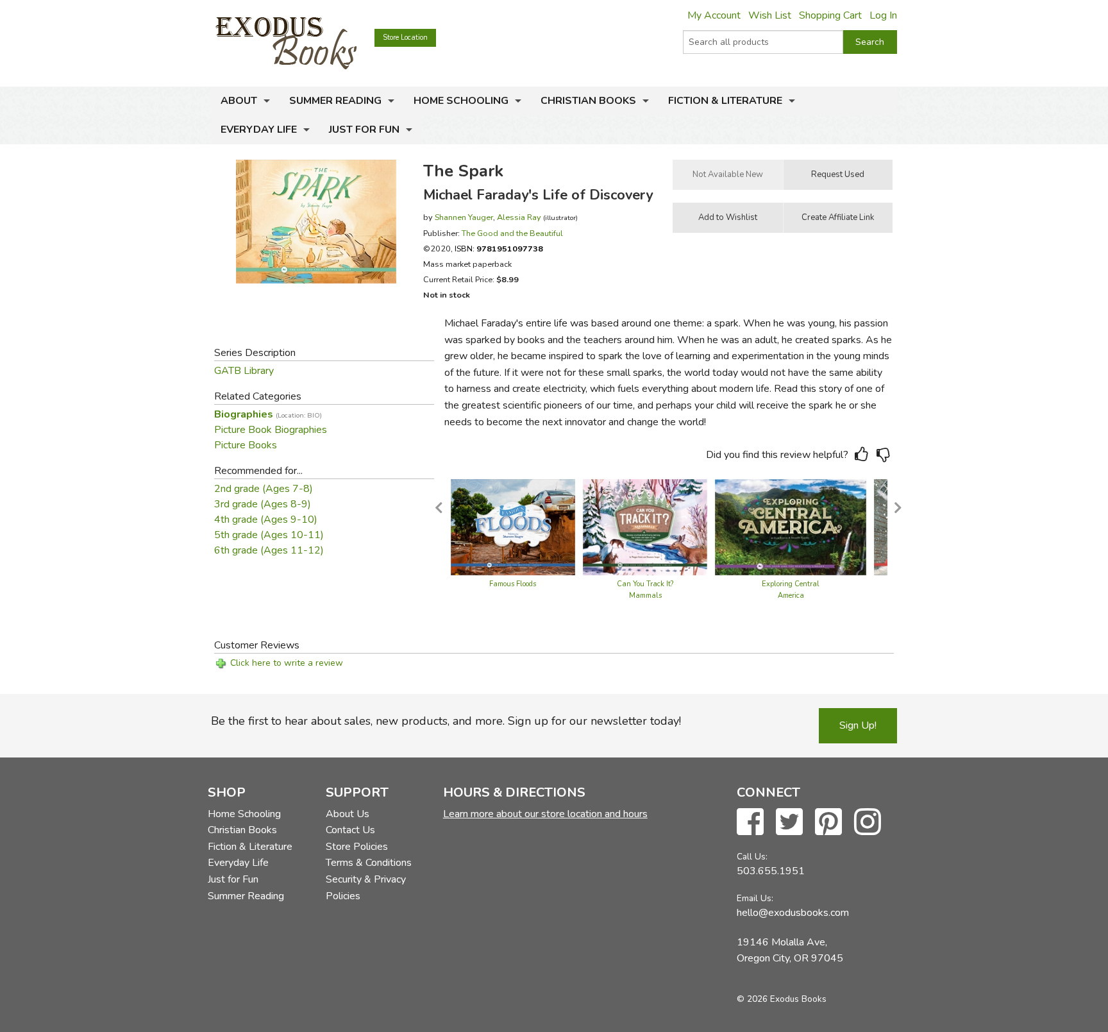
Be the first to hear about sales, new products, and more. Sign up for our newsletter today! (446, 721)
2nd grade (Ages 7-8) (263, 489)
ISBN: (499, 248)
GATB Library (244, 371)
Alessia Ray (519, 217)
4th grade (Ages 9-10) (265, 519)
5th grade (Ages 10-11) (269, 535)
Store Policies (357, 847)
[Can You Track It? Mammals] (645, 527)
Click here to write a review (286, 663)
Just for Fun (364, 130)
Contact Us (350, 830)
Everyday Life (259, 130)
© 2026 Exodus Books (782, 999)
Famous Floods (512, 584)
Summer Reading (335, 101)
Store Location (405, 37)
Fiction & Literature (725, 101)
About (239, 101)
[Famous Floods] (513, 527)
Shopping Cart (830, 15)
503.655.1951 (771, 871)
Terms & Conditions (369, 863)
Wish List (769, 15)
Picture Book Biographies (270, 430)
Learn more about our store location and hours (545, 814)
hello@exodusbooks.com (793, 913)
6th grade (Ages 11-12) (269, 550)
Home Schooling (461, 101)
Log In (883, 15)
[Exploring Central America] (790, 527)
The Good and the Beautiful (512, 233)
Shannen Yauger (464, 217)
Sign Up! (858, 725)
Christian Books (588, 101)
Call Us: (752, 856)
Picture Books (245, 445)
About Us (347, 814)
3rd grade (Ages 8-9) (262, 504)
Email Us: (755, 898)
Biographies (268, 414)
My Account (714, 15)
